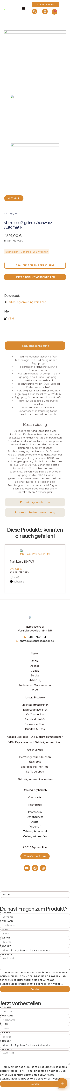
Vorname (6, 913)
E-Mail (4, 929)
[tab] (35, 345)
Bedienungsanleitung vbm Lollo (26, 302)
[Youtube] (27, 868)
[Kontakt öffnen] (62, 1083)
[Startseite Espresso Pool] (5, 8)
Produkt (5, 946)
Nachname (6, 921)
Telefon (5, 938)
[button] (23, 8)
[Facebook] (35, 868)
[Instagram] (43, 868)
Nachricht (7, 955)
